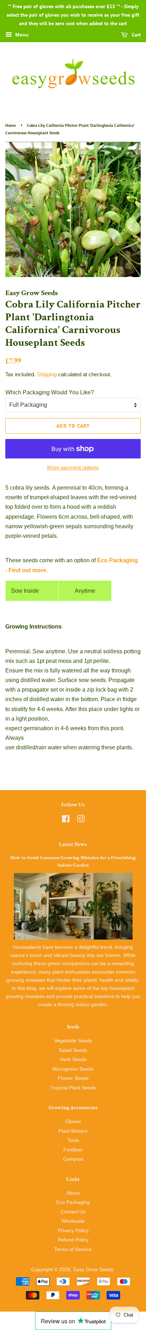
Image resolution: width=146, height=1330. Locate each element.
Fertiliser (73, 1150)
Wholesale (73, 1221)
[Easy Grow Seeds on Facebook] (66, 820)
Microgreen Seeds (73, 1069)
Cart (135, 35)
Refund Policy (73, 1239)
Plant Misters (73, 1131)
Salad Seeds (73, 1050)
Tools (73, 1140)
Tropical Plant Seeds (73, 1088)
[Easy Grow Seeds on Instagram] (81, 820)
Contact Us (73, 1212)
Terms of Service (73, 1249)
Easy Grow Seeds (93, 1269)
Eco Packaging (73, 1202)
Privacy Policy (73, 1230)
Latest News (73, 844)
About (73, 1193)
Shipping (47, 374)
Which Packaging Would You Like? (49, 392)
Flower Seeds (73, 1078)
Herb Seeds (73, 1059)
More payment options (73, 467)
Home (10, 125)
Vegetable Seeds (73, 1040)
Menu (21, 35)
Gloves (73, 1121)
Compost (73, 1159)
